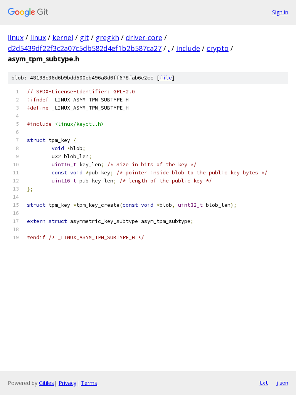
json (282, 382)
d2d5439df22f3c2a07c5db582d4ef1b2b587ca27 (84, 48)
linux (16, 37)
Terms (89, 383)
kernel (62, 37)
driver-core (144, 37)
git (84, 37)
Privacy (67, 383)
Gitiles (46, 383)
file (166, 77)
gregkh (107, 37)
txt (263, 382)
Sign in (280, 12)
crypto (218, 48)
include (188, 48)
